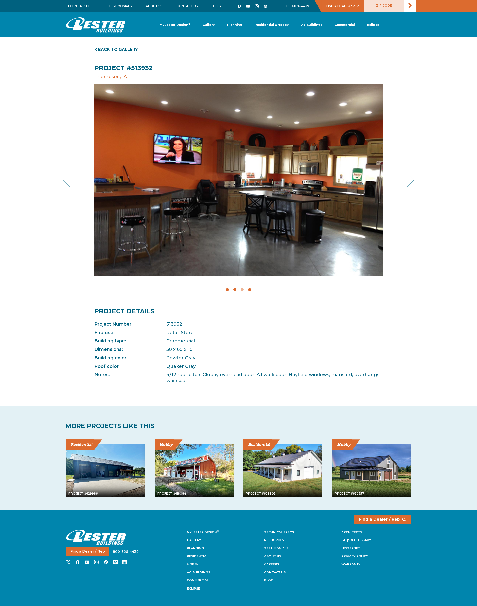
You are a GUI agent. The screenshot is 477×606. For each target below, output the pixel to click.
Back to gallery (118, 49)
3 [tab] (242, 289)
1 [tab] (227, 289)
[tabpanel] (238, 180)
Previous (71, 180)
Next (406, 180)
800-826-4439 (297, 6)
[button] (234, 25)
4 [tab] (249, 289)
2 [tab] (234, 289)
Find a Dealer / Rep (379, 519)
